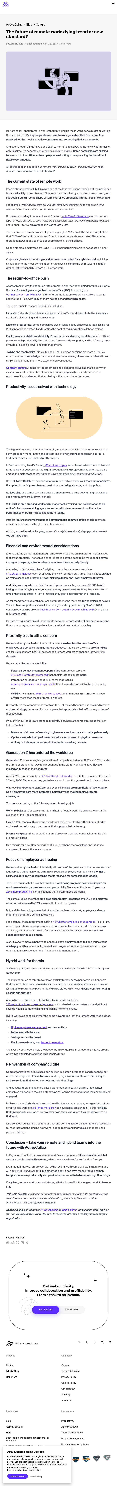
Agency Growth (69, 1427)
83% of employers (56, 465)
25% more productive (19, 892)
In (87, 1342)
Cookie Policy (68, 1383)
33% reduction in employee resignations (30, 1004)
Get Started (45, 1310)
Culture (41, 24)
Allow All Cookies (17, 1476)
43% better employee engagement (74, 922)
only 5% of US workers (75, 216)
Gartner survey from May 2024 (24, 294)
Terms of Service (70, 1371)
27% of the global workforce (58, 776)
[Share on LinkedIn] (22, 1242)
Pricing (10, 1365)
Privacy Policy (68, 1377)
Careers (65, 1365)
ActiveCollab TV (14, 1427)
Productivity (67, 1421)
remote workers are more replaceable (33, 684)
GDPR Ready (68, 1389)
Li (95, 1342)
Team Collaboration (72, 1433)
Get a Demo (71, 1310)
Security (65, 1395)
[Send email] (8, 1242)
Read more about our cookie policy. (24, 1470)
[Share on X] (17, 1242)
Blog (29, 24)
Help (8, 1433)
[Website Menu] (113, 4)
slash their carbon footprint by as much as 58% (67, 609)
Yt (102, 1342)
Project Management (72, 1439)
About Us (66, 1401)
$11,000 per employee (19, 574)
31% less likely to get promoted (29, 675)
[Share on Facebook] (27, 1242)
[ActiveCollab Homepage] (6, 4)
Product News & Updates (75, 1445)
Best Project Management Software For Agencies (27, 1439)
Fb (79, 1342)
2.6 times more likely (44, 1108)
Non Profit (11, 1377)
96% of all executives (48, 693)
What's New (12, 1371)
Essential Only (36, 1476)
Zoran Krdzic (16, 44)
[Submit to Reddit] (12, 1242)
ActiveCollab (14, 24)
